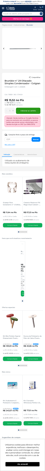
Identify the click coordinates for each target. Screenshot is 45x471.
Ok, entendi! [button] (22, 464)
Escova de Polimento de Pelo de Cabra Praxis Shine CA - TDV (33, 337)
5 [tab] (23, 232)
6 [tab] (25, 232)
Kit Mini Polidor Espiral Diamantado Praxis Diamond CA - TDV (11, 337)
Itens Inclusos (32, 154)
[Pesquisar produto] (41, 13)
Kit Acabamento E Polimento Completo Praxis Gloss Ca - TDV (11, 402)
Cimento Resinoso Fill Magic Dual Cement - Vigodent (32, 204)
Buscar (36, 139)
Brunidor (29, 25)
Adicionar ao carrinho (28, 111)
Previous (4, 48)
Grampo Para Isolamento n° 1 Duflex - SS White (12, 204)
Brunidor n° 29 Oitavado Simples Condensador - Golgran (22, 252)
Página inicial (7, 25)
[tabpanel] (12, 202)
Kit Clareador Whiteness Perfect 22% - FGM (32, 402)
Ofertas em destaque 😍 (22, 19)
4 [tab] (22, 232)
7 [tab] (26, 232)
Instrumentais (19, 25)
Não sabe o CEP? (10, 145)
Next (41, 48)
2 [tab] (19, 232)
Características (19, 154)
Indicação (7, 155)
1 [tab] (18, 232)
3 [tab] (21, 232)
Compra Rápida (12, 225)
